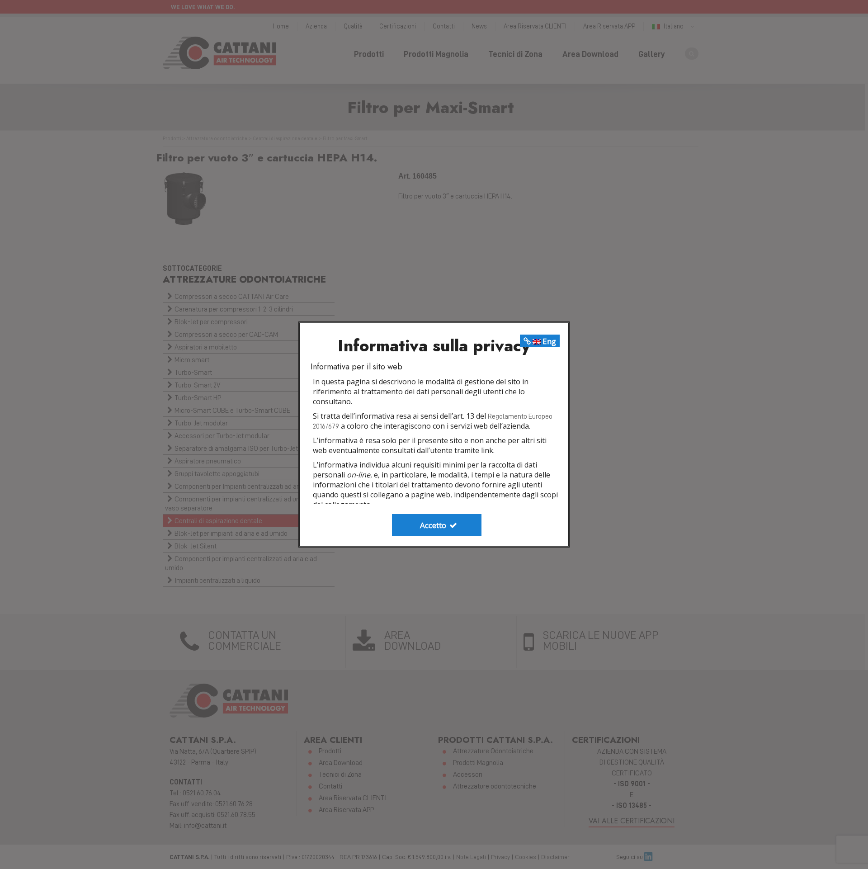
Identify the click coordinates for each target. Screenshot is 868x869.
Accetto (434, 525)
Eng (548, 341)
